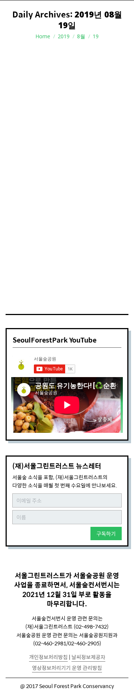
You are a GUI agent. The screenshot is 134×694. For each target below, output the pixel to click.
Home (42, 36)
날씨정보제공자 (88, 657)
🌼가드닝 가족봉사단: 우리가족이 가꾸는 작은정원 (60, 230)
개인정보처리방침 (48, 657)
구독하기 (106, 533)
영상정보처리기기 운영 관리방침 (67, 668)
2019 (64, 36)
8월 (81, 36)
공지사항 (25, 246)
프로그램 (46, 246)
